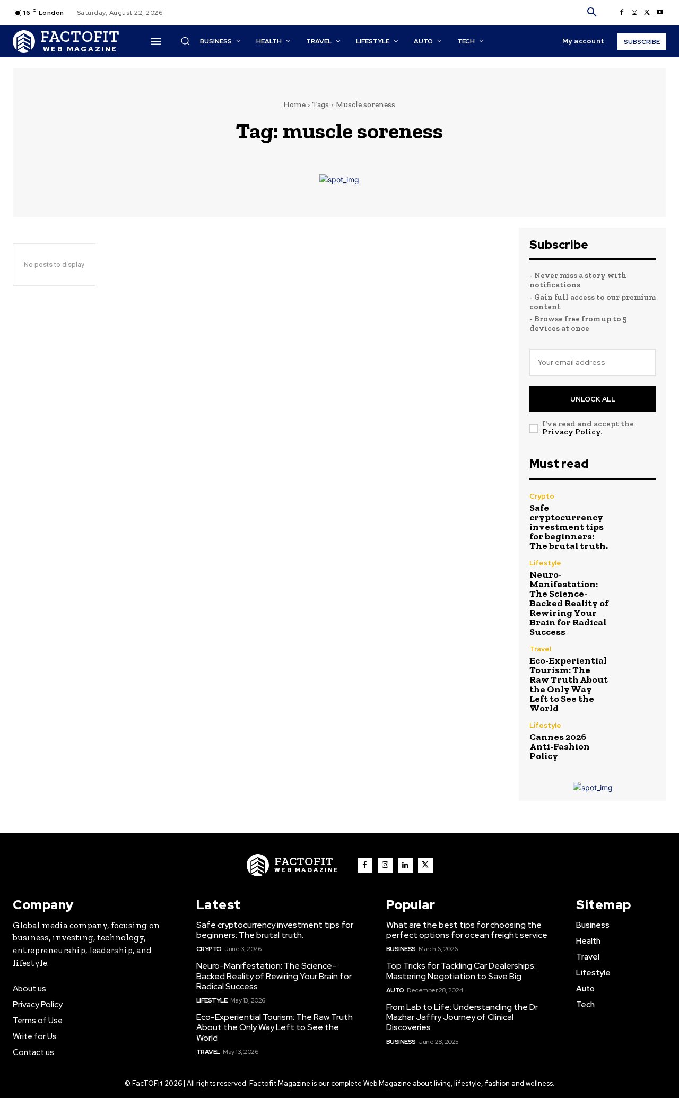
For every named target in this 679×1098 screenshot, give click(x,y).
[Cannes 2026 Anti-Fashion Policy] (637, 741)
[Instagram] (634, 12)
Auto (395, 990)
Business (401, 949)
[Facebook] (621, 12)
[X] (647, 12)
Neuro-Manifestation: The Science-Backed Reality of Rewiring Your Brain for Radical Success (568, 603)
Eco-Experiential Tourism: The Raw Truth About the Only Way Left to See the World (568, 684)
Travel (540, 649)
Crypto (541, 496)
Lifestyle (545, 563)
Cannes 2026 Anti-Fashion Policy (559, 746)
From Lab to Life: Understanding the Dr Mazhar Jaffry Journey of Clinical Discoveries (462, 1017)
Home (294, 104)
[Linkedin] (405, 865)
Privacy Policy (571, 432)
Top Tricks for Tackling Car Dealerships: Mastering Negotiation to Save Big (461, 970)
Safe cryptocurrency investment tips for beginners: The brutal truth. (568, 527)
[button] (592, 12)
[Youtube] (660, 12)
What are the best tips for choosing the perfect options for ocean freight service (466, 929)
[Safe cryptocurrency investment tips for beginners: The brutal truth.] (637, 511)
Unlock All (592, 399)
